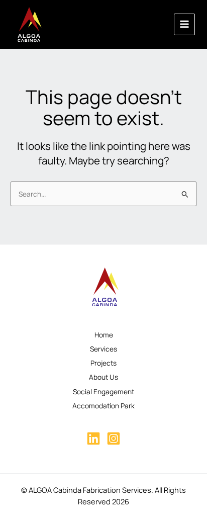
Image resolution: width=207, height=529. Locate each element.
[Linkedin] (93, 438)
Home (103, 334)
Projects (103, 363)
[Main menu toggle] (184, 24)
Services (103, 349)
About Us (103, 377)
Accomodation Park (103, 405)
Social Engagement (103, 391)
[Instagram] (114, 438)
